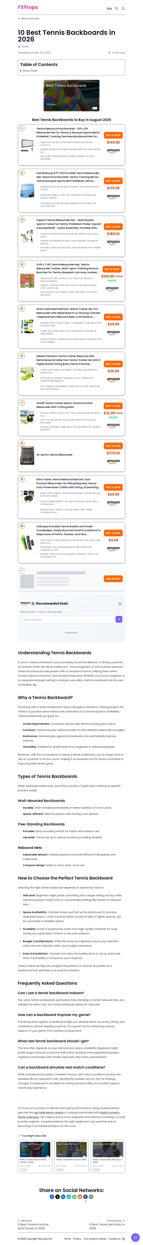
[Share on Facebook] (52, 1197)
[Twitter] (123, 1239)
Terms (67, 1238)
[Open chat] (135, 1237)
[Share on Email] (91, 1197)
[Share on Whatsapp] (74, 1197)
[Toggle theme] (120, 603)
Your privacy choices (95, 1238)
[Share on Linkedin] (63, 1197)
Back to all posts (30, 18)
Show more (30, 70)
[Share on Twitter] (57, 1197)
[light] (123, 8)
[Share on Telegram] (68, 1197)
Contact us (115, 1238)
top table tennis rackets (49, 1112)
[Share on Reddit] (80, 1197)
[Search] (116, 8)
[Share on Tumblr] (85, 1197)
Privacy (77, 1238)
